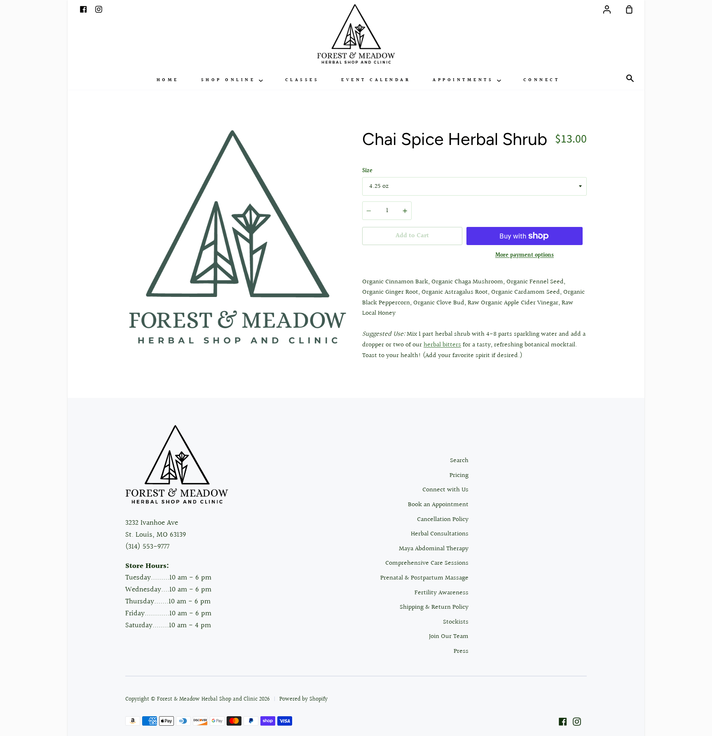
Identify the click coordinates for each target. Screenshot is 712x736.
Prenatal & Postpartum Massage (424, 578)
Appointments (465, 80)
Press (461, 651)
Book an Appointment (438, 505)
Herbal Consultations (439, 534)
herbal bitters (442, 345)
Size (367, 170)
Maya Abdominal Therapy (433, 549)
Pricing (459, 475)
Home (168, 80)
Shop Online (230, 80)
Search (459, 461)
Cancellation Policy (442, 519)
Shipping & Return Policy (434, 607)
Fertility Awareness (441, 593)
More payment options (524, 255)
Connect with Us (445, 490)
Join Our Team (448, 636)
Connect (541, 80)
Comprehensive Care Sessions (426, 563)
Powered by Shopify (303, 699)
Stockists (455, 622)
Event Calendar (375, 80)
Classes (302, 80)
